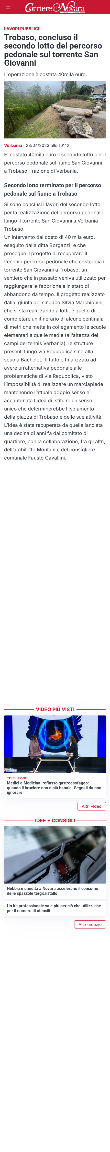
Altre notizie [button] (90, 924)
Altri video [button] (92, 806)
